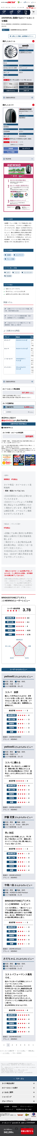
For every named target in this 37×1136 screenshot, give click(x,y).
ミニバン (17, 272)
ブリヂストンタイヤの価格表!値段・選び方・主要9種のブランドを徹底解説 (18, 317)
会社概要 (6, 1106)
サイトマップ (9, 1109)
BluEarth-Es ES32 (21, 348)
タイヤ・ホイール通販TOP (7, 1051)
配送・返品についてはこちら (15, 491)
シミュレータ (20, 7)
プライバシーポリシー (26, 1106)
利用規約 (14, 1106)
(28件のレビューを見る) (16, 144)
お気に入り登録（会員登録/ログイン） (23, 36)
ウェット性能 (10, 259)
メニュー (13, 7)
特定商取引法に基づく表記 (23, 1109)
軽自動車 (9, 276)
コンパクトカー (28, 272)
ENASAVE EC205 (20, 340)
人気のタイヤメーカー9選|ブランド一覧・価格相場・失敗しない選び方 (18, 324)
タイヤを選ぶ (6, 1053)
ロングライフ (19, 255)
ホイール (8, 7)
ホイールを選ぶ (21, 1051)
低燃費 (9, 255)
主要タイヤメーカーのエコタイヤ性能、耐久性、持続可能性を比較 (18, 310)
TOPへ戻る (20, 1079)
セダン (8, 272)
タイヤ (3, 7)
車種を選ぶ (31, 1051)
